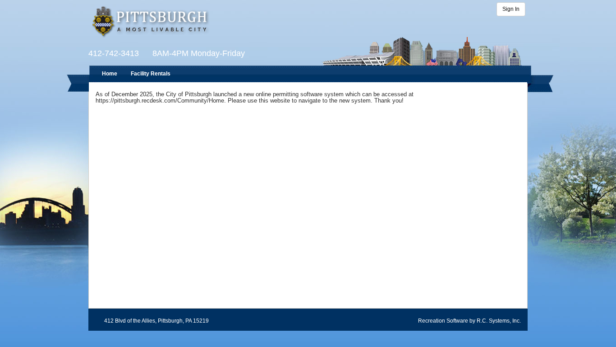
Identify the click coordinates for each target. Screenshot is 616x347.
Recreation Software (443, 321)
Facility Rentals (150, 73)
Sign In (510, 9)
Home (109, 73)
